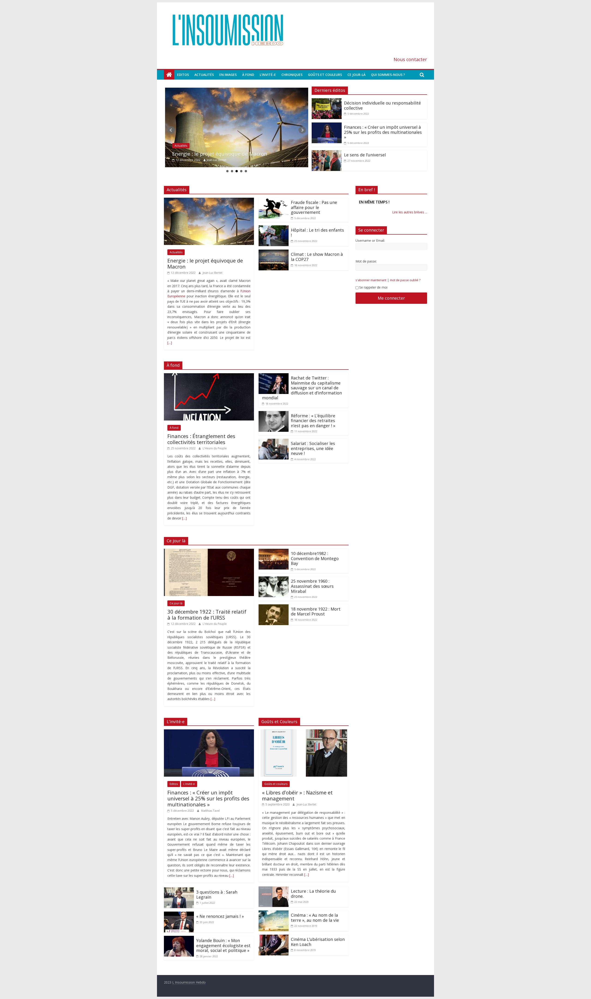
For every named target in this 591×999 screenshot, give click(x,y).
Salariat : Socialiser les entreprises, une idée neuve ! (313, 448)
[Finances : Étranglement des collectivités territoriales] (209, 376)
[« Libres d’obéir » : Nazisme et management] (304, 732)
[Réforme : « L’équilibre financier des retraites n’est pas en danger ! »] (274, 413)
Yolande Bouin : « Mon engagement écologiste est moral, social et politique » (223, 945)
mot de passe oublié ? (405, 285)
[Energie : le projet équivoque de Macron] (209, 200)
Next (302, 130)
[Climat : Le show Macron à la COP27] (274, 252)
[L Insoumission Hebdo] (169, 75)
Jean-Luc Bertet (212, 273)
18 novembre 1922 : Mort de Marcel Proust (316, 611)
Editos (183, 74)
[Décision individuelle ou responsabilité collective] (236, 127)
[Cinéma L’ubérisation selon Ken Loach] (274, 937)
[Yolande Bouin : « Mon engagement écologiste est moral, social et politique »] (179, 938)
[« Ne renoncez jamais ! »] (179, 914)
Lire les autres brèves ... (409, 217)
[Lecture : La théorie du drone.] (274, 889)
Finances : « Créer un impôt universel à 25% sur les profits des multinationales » (383, 132)
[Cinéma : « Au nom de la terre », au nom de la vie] (274, 913)
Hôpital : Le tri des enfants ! (317, 232)
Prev (171, 130)
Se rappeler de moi (373, 292)
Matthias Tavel (210, 811)
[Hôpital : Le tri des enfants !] (274, 228)
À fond (248, 74)
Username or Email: (370, 245)
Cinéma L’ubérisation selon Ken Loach (318, 941)
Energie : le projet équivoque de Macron (205, 263)
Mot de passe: (366, 266)
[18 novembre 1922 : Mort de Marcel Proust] (274, 607)
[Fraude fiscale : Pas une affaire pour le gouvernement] (274, 200)
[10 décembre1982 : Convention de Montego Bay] (274, 551)
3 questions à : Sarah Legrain (216, 894)
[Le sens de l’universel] (327, 152)
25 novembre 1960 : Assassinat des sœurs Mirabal (312, 586)
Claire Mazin (213, 160)
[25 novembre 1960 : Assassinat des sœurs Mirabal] (274, 579)
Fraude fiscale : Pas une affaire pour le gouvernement (314, 207)
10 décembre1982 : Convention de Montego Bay (315, 558)
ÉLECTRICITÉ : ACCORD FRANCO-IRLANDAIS (387, 202)
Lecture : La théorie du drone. (313, 893)
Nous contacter (410, 59)
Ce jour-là (356, 74)
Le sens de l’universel (365, 155)
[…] (169, 342)
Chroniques (291, 74)
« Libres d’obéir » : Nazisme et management (297, 795)
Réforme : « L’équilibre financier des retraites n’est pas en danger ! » (313, 420)
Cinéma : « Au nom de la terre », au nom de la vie (315, 917)
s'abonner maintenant (371, 285)
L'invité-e (189, 784)
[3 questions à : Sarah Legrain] (179, 890)
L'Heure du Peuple (215, 448)
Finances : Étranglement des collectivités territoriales (201, 438)
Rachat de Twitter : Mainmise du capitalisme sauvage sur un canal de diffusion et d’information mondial (302, 387)
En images (228, 74)
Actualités (204, 74)
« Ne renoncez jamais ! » (220, 916)
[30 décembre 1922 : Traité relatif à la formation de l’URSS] (209, 551)
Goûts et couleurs (325, 74)
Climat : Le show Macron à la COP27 (317, 256)
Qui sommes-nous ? (388, 74)
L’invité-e (268, 74)
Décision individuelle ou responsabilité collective (230, 153)
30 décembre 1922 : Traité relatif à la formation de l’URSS (206, 614)
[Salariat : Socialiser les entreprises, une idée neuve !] (274, 441)
